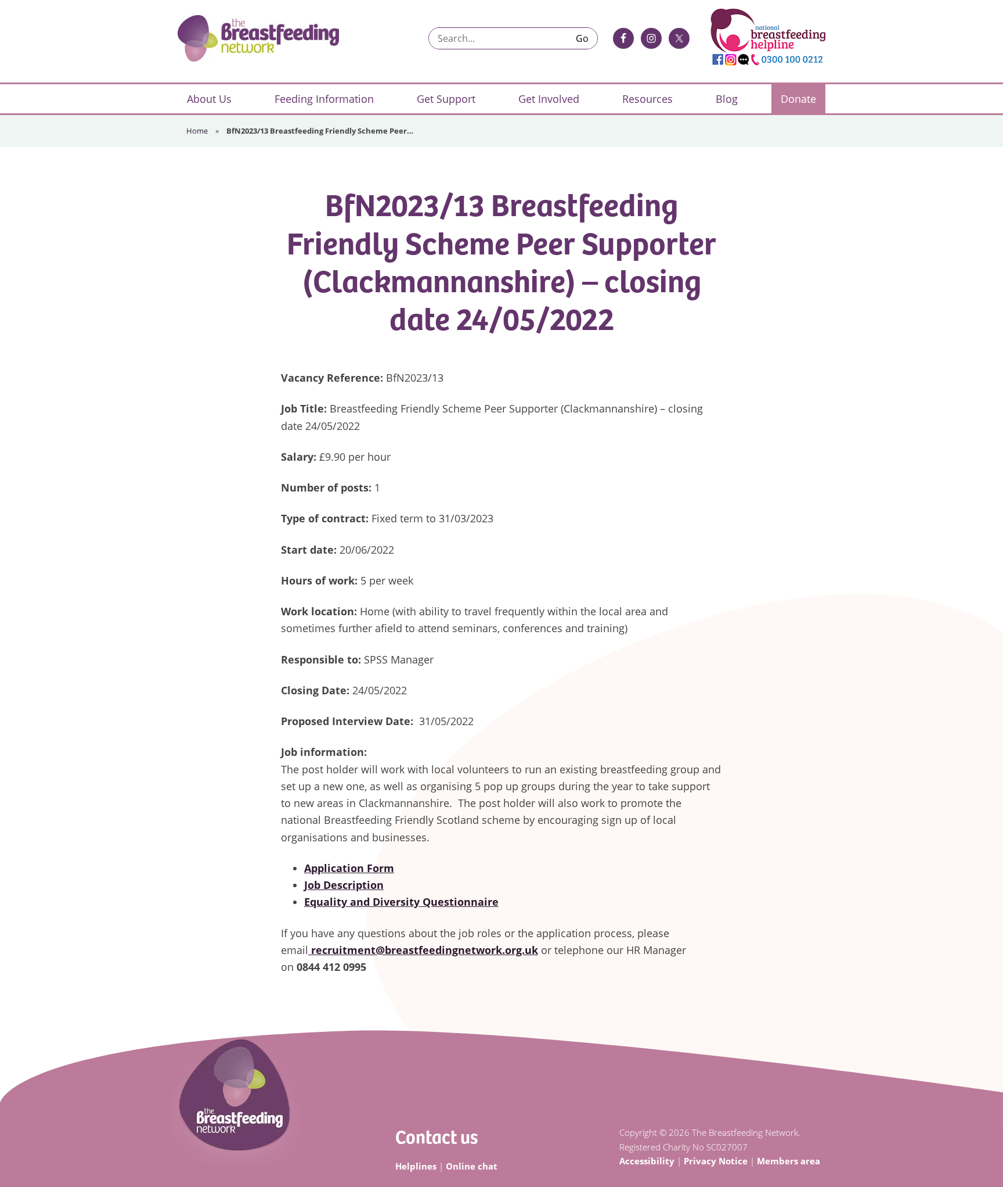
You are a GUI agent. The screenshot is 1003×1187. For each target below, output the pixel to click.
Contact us (436, 1136)
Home (197, 130)
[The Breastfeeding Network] (258, 38)
